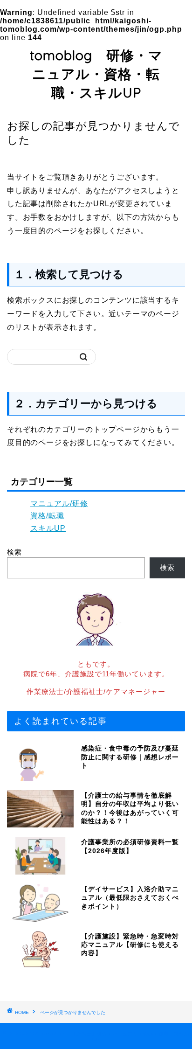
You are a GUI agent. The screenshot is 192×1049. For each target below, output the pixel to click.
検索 (14, 552)
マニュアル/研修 (59, 503)
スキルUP (48, 528)
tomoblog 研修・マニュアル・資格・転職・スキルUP (96, 74)
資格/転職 (47, 516)
